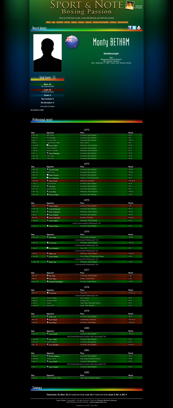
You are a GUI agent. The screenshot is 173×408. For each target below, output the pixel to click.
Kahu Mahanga (54, 153)
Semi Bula (52, 192)
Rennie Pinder (53, 195)
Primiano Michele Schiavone (107, 400)
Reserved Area (123, 22)
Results (67, 22)
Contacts (113, 22)
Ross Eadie (53, 339)
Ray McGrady (53, 170)
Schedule (60, 22)
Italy (53, 22)
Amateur (81, 22)
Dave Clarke (53, 145)
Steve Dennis (53, 367)
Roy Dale (52, 276)
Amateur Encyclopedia (100, 22)
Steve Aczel (53, 181)
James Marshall (54, 218)
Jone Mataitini (53, 178)
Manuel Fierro (53, 226)
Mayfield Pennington (56, 282)
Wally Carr (52, 254)
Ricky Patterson (54, 212)
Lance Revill (53, 334)
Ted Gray (52, 186)
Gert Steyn (52, 279)
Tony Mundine (53, 345)
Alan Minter (53, 323)
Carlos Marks (53, 206)
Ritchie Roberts (54, 356)
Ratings (74, 22)
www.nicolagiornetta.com (98, 402)
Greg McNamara (54, 209)
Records (88, 22)
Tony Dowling (53, 215)
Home (48, 22)
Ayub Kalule (53, 320)
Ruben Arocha (53, 175)
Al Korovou (52, 243)
